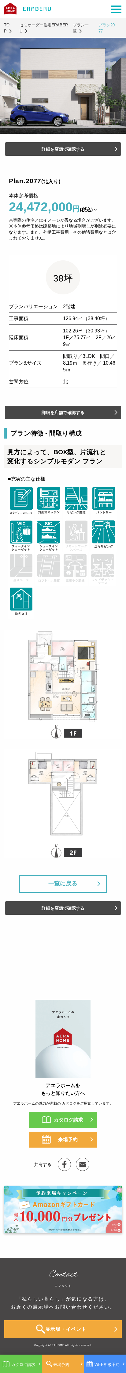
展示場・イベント (66, 1329)
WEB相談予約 (107, 1364)
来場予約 (61, 1364)
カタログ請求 (23, 1364)
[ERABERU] (64, 1164)
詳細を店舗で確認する (63, 149)
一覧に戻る (62, 883)
